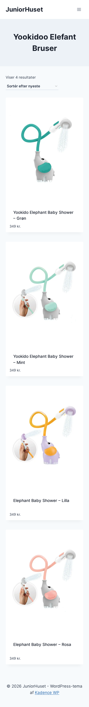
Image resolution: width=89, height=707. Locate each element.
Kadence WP (47, 692)
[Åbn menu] (79, 9)
